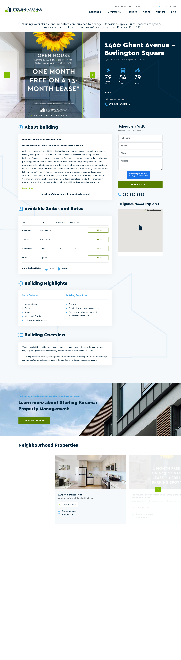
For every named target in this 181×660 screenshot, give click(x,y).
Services (132, 12)
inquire (98, 230)
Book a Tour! (27, 188)
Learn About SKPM (34, 420)
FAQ (152, 6)
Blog (173, 12)
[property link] (90, 472)
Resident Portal (122, 6)
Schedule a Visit (140, 185)
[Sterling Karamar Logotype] (23, 9)
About (146, 12)
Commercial (114, 12)
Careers (160, 12)
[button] (140, 228)
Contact (141, 6)
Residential (95, 12)
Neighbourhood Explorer (154, 210)
